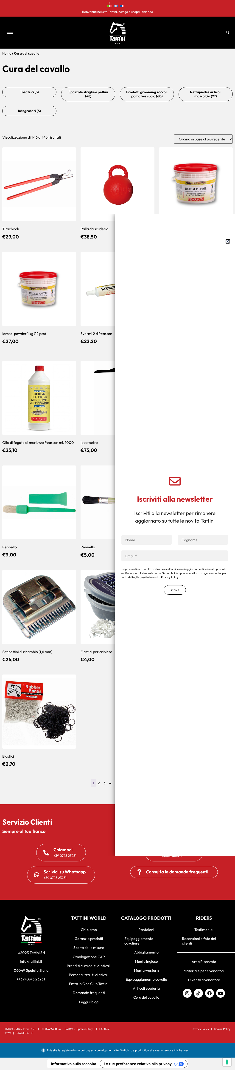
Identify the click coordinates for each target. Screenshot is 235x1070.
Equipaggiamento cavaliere (138, 940)
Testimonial (203, 929)
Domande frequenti (89, 992)
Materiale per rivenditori (204, 970)
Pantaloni (146, 929)
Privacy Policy (200, 1029)
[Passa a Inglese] (116, 6)
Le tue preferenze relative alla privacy (138, 1063)
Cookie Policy (222, 1029)
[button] (48, 32)
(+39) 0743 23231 (31, 979)
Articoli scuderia (146, 988)
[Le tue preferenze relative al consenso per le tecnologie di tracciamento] (227, 1062)
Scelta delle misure (88, 947)
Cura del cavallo (146, 997)
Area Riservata (204, 961)
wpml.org (84, 1050)
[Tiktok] (198, 993)
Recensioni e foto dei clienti (199, 940)
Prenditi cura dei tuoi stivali (89, 965)
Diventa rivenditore (204, 979)
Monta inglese (146, 961)
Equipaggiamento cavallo (146, 979)
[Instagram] (187, 993)
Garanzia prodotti (89, 938)
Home (6, 53)
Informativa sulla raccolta (73, 1063)
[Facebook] (209, 993)
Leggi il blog (88, 1002)
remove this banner (176, 1050)
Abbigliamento (146, 952)
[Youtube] (220, 993)
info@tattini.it (31, 961)
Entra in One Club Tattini (88, 983)
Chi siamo (89, 929)
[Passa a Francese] (122, 6)
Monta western (146, 970)
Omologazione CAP (89, 956)
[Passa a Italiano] (109, 6)
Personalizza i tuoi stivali (89, 974)
